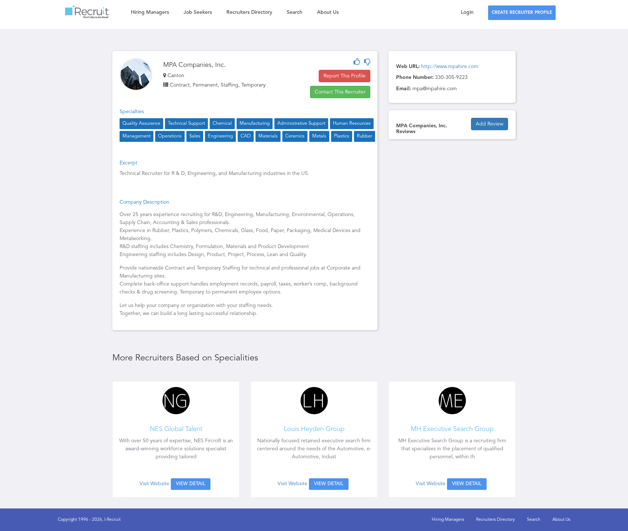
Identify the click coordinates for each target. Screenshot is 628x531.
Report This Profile (344, 76)
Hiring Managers (150, 12)
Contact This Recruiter (340, 92)
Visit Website (154, 483)
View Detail (190, 484)
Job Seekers (198, 12)
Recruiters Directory (249, 12)
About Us (328, 12)
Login (467, 12)
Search (294, 12)
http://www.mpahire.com (449, 66)
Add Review (489, 124)
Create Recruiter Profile (522, 13)
